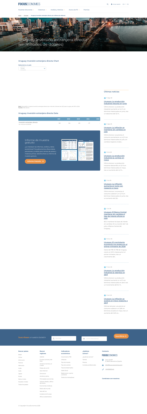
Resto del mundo (45, 388)
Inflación (63, 359)
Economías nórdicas (46, 386)
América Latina (44, 376)
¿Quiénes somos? (88, 357)
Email (84, 335)
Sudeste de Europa (46, 394)
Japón (20, 373)
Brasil (20, 354)
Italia (19, 371)
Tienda (85, 359)
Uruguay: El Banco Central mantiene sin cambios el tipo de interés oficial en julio (115, 215)
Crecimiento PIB (66, 357)
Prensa (85, 362)
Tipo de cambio (66, 365)
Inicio (19, 15)
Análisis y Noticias (57, 10)
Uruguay (26, 15)
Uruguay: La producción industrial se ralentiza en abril (114, 273)
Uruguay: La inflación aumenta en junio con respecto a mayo (113, 186)
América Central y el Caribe (46, 364)
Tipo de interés (65, 362)
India (19, 368)
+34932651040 (109, 369)
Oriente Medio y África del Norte (46, 382)
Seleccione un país (24, 65)
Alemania (21, 365)
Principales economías (46, 379)
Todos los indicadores (67, 377)
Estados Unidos (23, 382)
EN (123, 4)
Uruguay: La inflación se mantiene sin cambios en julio (115, 130)
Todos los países (23, 384)
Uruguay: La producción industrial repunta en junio (115, 103)
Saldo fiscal (64, 370)
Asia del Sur (43, 391)
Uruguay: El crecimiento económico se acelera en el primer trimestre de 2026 (115, 244)
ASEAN (42, 357)
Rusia (20, 376)
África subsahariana (46, 396)
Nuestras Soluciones (25, 10)
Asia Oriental (43, 371)
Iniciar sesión (117, 4)
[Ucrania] (32, 70)
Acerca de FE (73, 10)
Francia (20, 362)
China (20, 357)
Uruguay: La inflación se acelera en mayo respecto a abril (116, 301)
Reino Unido (22, 379)
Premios (86, 10)
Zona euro (21, 360)
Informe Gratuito (34, 161)
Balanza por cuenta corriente (67, 374)
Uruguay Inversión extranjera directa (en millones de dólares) (48, 15)
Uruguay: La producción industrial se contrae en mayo (114, 158)
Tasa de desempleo (67, 368)
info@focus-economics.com (113, 365)
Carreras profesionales (89, 365)
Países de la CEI (44, 368)
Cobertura (41, 10)
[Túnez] (32, 68)
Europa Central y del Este (46, 360)
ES (128, 4)
